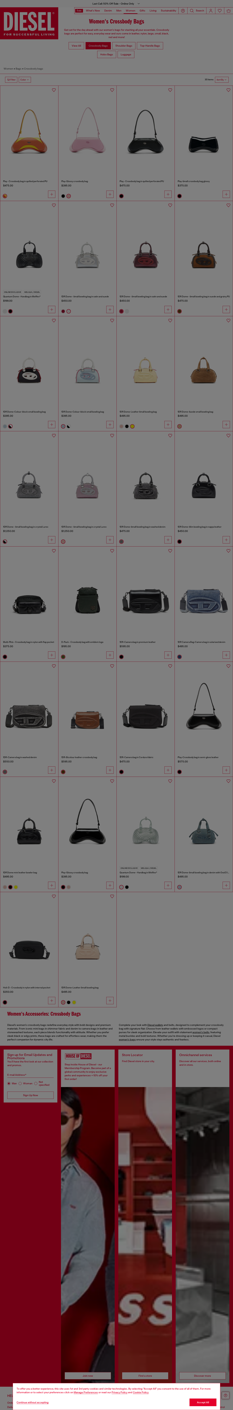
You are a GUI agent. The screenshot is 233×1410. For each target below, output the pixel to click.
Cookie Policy (141, 1392)
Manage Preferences (86, 1392)
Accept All (203, 1402)
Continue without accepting (33, 1402)
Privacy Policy (119, 1392)
